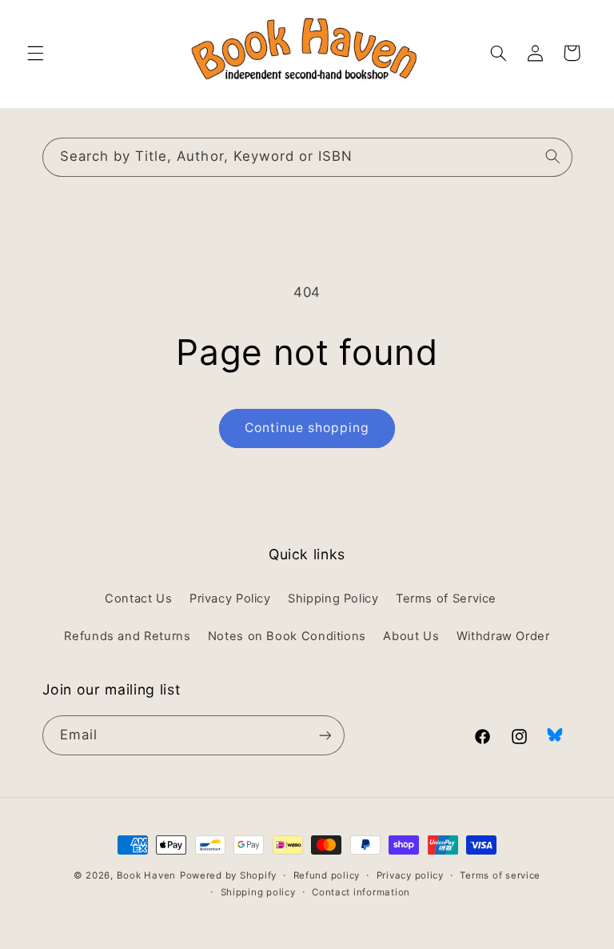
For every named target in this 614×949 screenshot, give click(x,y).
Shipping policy (258, 892)
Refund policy (327, 875)
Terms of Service (446, 598)
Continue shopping (307, 427)
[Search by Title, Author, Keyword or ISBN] (552, 156)
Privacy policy (410, 875)
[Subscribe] (324, 735)
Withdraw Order (503, 636)
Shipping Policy (333, 598)
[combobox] (307, 157)
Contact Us (138, 598)
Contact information (361, 892)
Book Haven (146, 875)
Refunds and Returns (127, 636)
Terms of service (500, 875)
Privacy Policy (230, 598)
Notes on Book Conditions (287, 636)
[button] (35, 52)
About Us (411, 636)
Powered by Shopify (228, 875)
